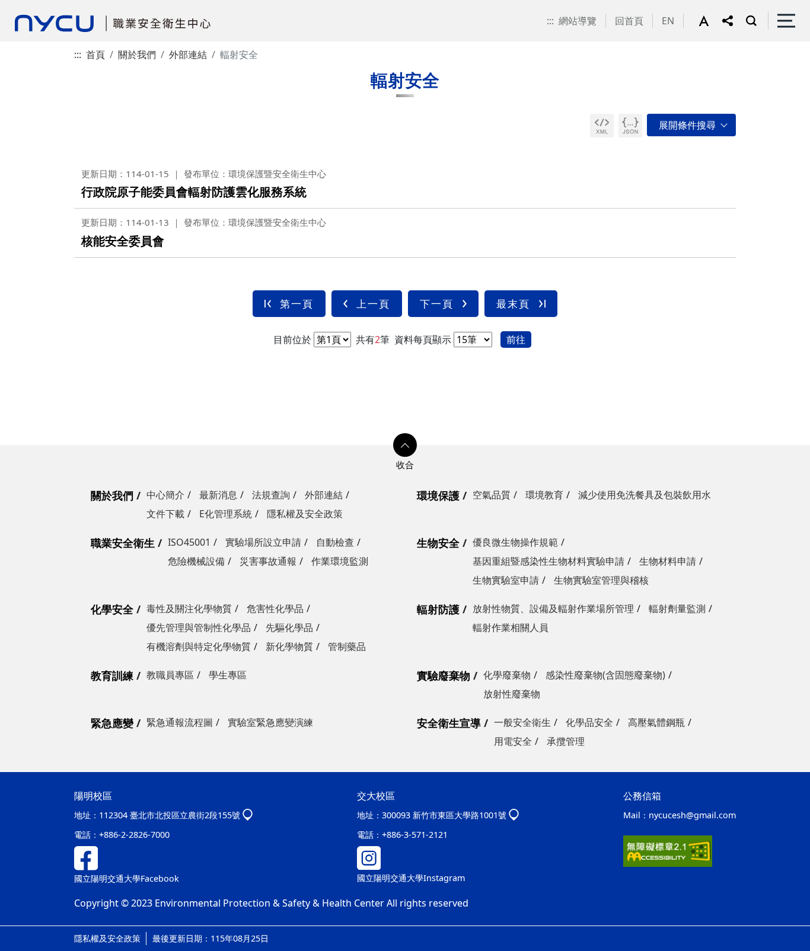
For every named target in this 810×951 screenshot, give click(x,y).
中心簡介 (165, 494)
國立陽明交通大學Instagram (411, 877)
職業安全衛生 (123, 543)
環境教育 (544, 494)
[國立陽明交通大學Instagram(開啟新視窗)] (369, 857)
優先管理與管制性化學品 (198, 627)
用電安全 (513, 741)
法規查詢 (271, 494)
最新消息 (218, 494)
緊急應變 (112, 723)
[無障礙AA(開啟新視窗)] (667, 850)
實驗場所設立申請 (263, 542)
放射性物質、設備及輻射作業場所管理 (553, 608)
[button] (710, 21)
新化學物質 (289, 646)
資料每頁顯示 (421, 339)
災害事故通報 (268, 561)
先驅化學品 (289, 627)
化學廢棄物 (507, 674)
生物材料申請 (667, 561)
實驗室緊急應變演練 (270, 722)
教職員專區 (170, 674)
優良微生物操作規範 (515, 542)
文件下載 (165, 513)
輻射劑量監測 (677, 608)
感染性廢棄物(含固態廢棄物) (605, 674)
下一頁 (437, 303)
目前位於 (292, 339)
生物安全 (438, 543)
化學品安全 (589, 722)
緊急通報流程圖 (179, 722)
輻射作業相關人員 (510, 627)
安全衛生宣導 (449, 723)
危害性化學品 (275, 608)
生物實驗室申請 (506, 580)
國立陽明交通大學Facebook (126, 878)
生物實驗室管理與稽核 (601, 580)
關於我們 (137, 54)
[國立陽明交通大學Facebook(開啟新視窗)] (86, 857)
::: (550, 20)
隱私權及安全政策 (305, 513)
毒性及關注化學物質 (189, 608)
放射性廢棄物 (511, 693)
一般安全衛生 (522, 722)
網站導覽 (578, 20)
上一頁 (373, 303)
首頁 (95, 54)
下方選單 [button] (405, 445)
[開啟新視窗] (602, 125)
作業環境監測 (339, 561)
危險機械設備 (196, 561)
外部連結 (188, 54)
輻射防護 (438, 609)
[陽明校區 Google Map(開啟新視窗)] (247, 815)
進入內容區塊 (28, 7)
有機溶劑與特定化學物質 (198, 646)
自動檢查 (335, 542)
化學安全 (112, 609)
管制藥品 (347, 646)
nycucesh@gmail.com (692, 815)
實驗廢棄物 (443, 675)
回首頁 (629, 20)
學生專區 (228, 674)
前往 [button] (515, 339)
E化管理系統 (225, 513)
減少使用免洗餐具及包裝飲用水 (644, 494)
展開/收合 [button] (691, 125)
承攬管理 (566, 741)
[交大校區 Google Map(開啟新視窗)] (513, 815)
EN (668, 20)
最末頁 (513, 303)
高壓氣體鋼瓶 (656, 722)
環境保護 (438, 495)
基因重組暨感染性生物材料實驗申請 (548, 561)
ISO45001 (189, 542)
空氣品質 (492, 494)
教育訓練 (112, 675)
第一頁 (297, 303)
